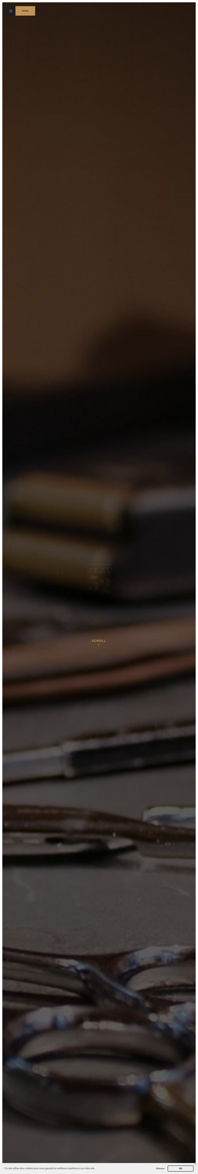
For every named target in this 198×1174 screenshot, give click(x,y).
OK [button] (180, 1168)
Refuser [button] (160, 1168)
